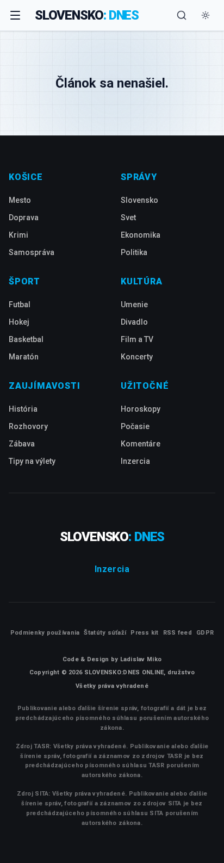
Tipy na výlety (32, 461)
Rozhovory (28, 426)
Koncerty (137, 356)
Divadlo (134, 322)
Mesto (20, 200)
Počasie (135, 426)
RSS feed (177, 632)
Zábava (22, 443)
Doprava (24, 217)
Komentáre (140, 443)
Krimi (18, 235)
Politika (134, 252)
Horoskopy (140, 409)
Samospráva (31, 252)
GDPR (205, 632)
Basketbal (26, 339)
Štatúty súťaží (105, 632)
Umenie (134, 304)
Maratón (24, 356)
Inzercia (135, 461)
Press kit (144, 632)
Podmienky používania (45, 632)
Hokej (19, 322)
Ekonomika (140, 235)
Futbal (19, 304)
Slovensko (139, 200)
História (23, 409)
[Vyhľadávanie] (181, 15)
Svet (128, 217)
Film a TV (137, 339)
